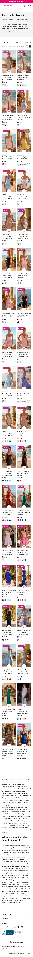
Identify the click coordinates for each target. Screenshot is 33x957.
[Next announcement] (26, 1)
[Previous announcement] (7, 1)
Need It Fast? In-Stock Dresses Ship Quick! (18, 1)
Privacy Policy (21, 953)
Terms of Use (12, 953)
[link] (24, 5)
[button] (2, 5)
